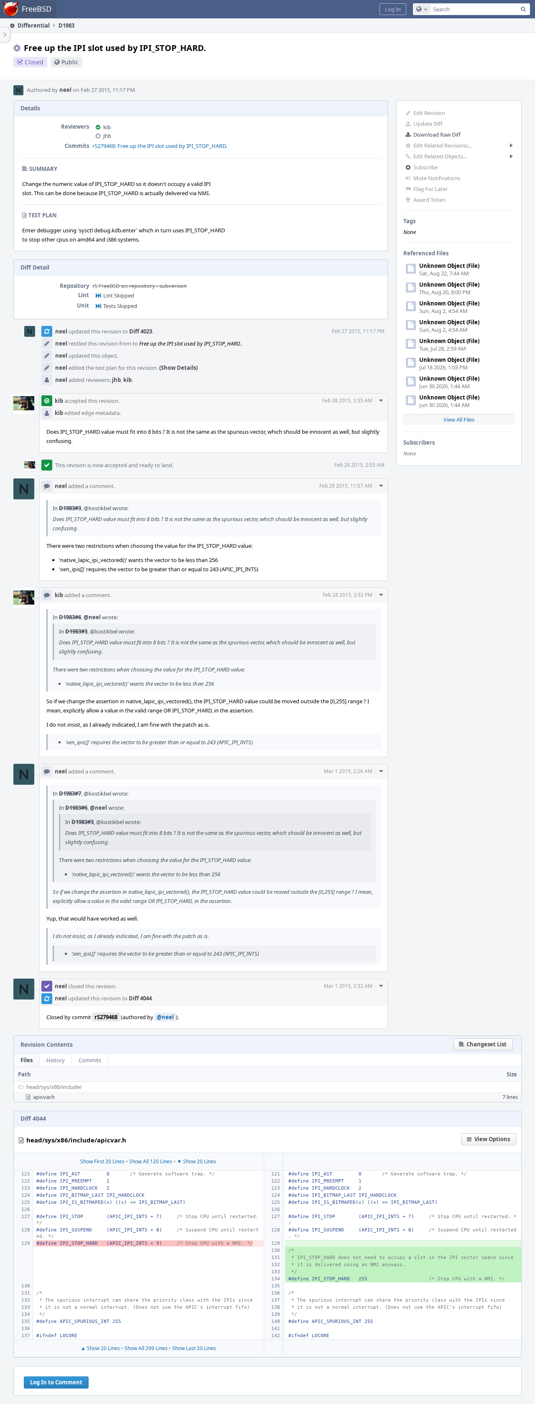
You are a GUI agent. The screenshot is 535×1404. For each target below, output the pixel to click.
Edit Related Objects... (440, 156)
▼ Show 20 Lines (196, 1161)
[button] (393, 9)
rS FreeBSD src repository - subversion (139, 286)
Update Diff (427, 123)
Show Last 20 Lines (194, 1348)
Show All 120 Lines (150, 1161)
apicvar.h (44, 1097)
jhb (107, 136)
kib (107, 127)
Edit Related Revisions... (442, 145)
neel (65, 90)
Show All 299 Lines (146, 1348)
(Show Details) (178, 367)
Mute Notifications (436, 178)
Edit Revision (429, 113)
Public (70, 62)
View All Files (458, 419)
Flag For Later (430, 189)
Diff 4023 (140, 331)
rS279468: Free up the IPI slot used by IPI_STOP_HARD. (159, 146)
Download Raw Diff (437, 134)
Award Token (429, 199)
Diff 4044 (140, 998)
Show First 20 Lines (102, 1161)
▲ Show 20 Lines (100, 1348)
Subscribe (425, 167)
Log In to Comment (56, 1382)
